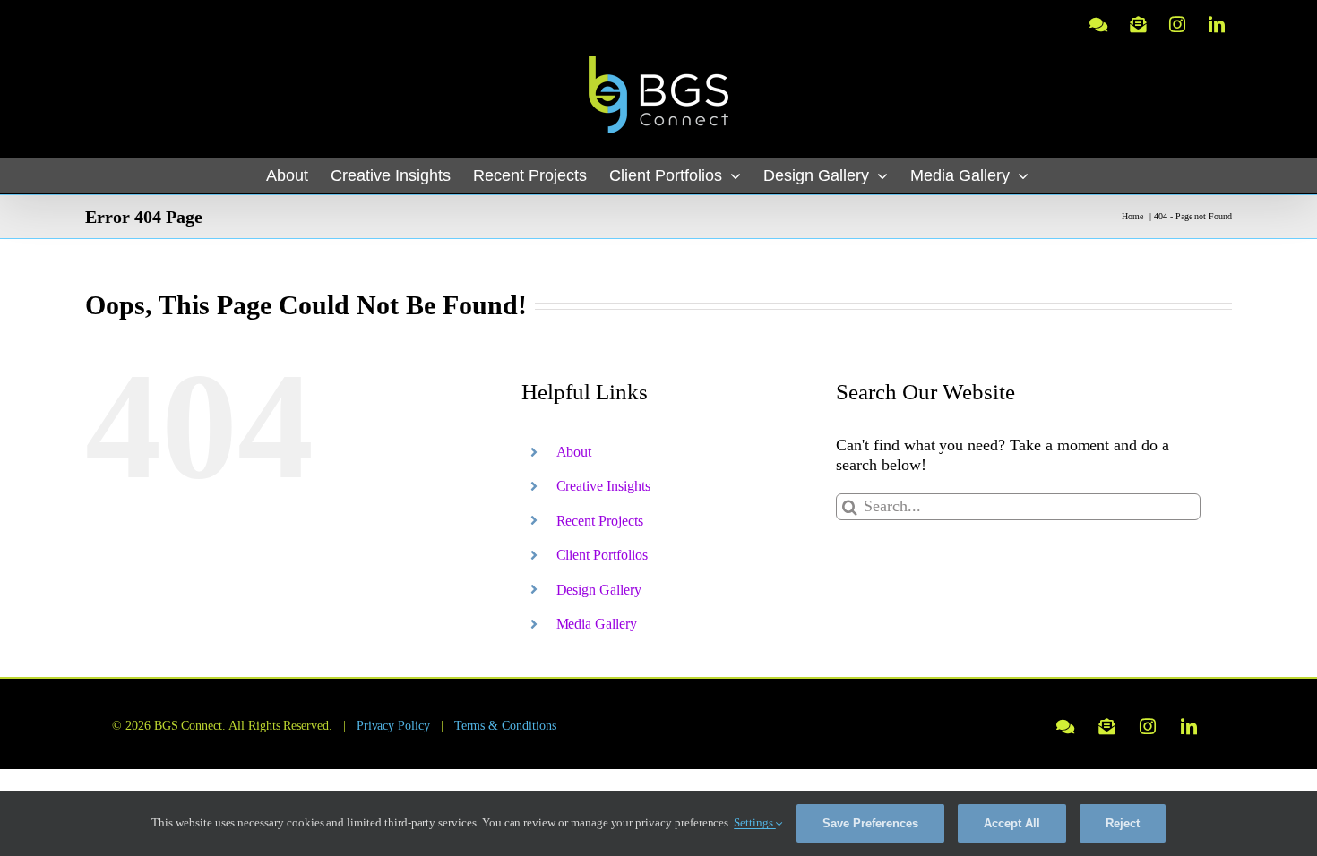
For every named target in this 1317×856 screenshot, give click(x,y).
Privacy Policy (393, 725)
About (574, 451)
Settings (755, 822)
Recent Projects (599, 520)
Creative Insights (603, 485)
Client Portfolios (602, 554)
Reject (1123, 823)
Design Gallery (598, 589)
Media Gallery (596, 623)
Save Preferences (870, 823)
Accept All (1012, 823)
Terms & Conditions (505, 725)
